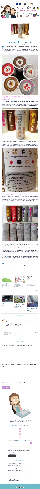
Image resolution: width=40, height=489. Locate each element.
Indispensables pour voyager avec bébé (15, 465)
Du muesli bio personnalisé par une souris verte (7, 284)
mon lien (7, 257)
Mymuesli (11, 101)
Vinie (7, 318)
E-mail (3, 352)
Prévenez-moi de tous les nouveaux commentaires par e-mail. (13, 382)
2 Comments (22, 44)
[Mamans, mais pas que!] (20, 10)
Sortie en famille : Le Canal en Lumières (15, 463)
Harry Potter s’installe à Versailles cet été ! (15, 470)
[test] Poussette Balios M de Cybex (14, 479)
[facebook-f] (20, 1)
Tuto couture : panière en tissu (13, 480)
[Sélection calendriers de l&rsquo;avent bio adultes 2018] (20, 279)
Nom (3, 347)
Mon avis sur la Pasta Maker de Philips (15, 478)
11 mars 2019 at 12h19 (12, 333)
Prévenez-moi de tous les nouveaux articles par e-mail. (12, 384)
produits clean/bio (20, 40)
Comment (3, 366)
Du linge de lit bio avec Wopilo (32, 283)
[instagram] (17, 1)
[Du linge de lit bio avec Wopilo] (32, 279)
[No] (38, 486)
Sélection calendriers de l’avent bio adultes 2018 (19, 284)
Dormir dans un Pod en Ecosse (13, 472)
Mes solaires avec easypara (13, 468)
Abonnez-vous (12, 455)
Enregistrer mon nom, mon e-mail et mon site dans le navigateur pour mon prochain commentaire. (19, 364)
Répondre (36, 318)
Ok (17, 487)
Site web (3, 358)
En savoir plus (21, 487)
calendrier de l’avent (25, 51)
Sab (3, 290)
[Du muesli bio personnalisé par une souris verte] (7, 279)
